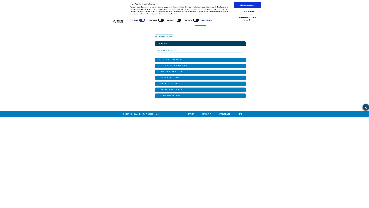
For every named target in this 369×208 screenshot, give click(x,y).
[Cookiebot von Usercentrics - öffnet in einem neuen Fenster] (117, 21)
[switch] (161, 20)
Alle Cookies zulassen (247, 5)
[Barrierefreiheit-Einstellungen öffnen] (366, 107)
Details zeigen (207, 20)
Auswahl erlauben (248, 11)
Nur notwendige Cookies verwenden (247, 19)
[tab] (200, 43)
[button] (200, 43)
